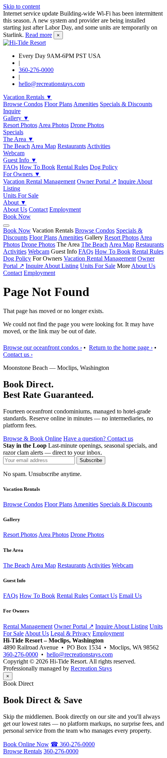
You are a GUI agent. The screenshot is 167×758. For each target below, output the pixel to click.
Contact (38, 209)
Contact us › (18, 354)
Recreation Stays (91, 668)
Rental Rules (72, 167)
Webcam (13, 153)
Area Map (43, 146)
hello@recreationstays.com (52, 84)
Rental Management (27, 626)
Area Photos (53, 125)
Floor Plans (58, 104)
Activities (98, 146)
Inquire (12, 111)
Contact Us (103, 595)
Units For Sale (20, 195)
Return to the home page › (121, 347)
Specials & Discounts (126, 104)
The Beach (16, 146)
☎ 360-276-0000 (72, 744)
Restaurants (71, 146)
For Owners (21, 174)
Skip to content (21, 6)
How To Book (37, 167)
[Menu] (6, 225)
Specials (13, 132)
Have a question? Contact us (98, 438)
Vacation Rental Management (39, 181)
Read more (38, 35)
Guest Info (20, 160)
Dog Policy (104, 167)
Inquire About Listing (52, 266)
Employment (65, 209)
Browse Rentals (22, 751)
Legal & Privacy (70, 633)
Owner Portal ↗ (97, 181)
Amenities (85, 104)
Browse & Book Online (32, 438)
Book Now (17, 216)
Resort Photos (20, 125)
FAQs (10, 167)
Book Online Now (26, 744)
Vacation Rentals (27, 97)
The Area (18, 139)
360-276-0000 (36, 70)
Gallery (16, 118)
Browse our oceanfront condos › (42, 347)
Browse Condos (23, 104)
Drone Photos (87, 125)
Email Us (130, 595)
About (14, 202)
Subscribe (91, 460)
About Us (15, 209)
